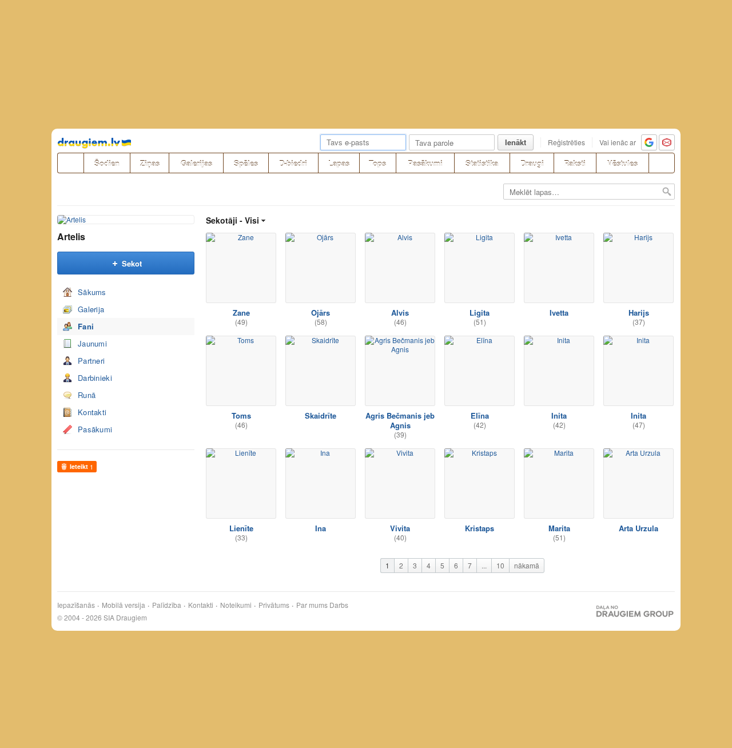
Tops (377, 163)
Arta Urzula (638, 528)
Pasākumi (425, 163)
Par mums (312, 605)
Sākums (92, 292)
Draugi (532, 163)
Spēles (246, 163)
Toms (241, 415)
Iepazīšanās (76, 605)
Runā (87, 394)
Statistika (482, 163)
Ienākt (515, 142)
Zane (241, 312)
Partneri (91, 360)
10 (500, 565)
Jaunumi (92, 343)
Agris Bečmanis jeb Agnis (400, 420)
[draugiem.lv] (70, 163)
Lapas (338, 163)
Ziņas (150, 163)
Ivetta (559, 312)
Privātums (273, 605)
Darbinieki (95, 377)
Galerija (91, 309)
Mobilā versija (123, 605)
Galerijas (196, 163)
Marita (559, 528)
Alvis (400, 312)
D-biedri (293, 163)
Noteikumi (236, 605)
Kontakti (92, 412)
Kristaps (479, 528)
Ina (320, 528)
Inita (559, 415)
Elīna (480, 415)
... (484, 565)
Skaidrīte (320, 415)
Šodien (107, 163)
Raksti (575, 163)
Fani (86, 326)
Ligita (480, 312)
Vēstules (622, 163)
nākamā (526, 565)
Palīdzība (166, 605)
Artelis (71, 236)
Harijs (638, 312)
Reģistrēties (566, 142)
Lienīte (241, 528)
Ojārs (320, 312)
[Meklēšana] (662, 163)
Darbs (338, 605)
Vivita (400, 528)
